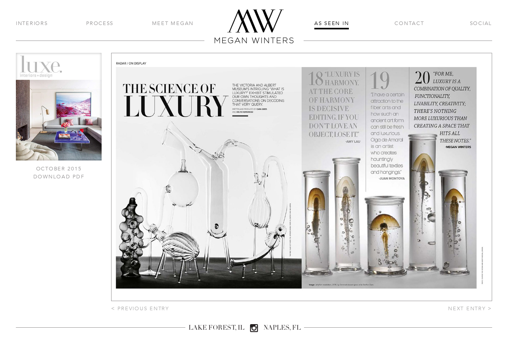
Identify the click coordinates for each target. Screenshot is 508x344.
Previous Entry (140, 308)
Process (100, 23)
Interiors (32, 23)
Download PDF (59, 176)
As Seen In (331, 23)
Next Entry (470, 308)
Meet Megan (173, 23)
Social (481, 23)
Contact (409, 23)
